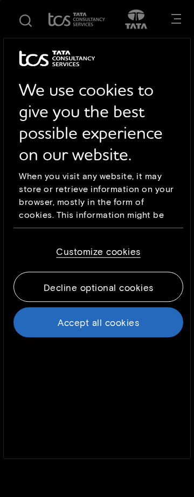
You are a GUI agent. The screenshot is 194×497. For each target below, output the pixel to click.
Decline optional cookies (99, 287)
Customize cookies (98, 251)
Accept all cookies (98, 322)
